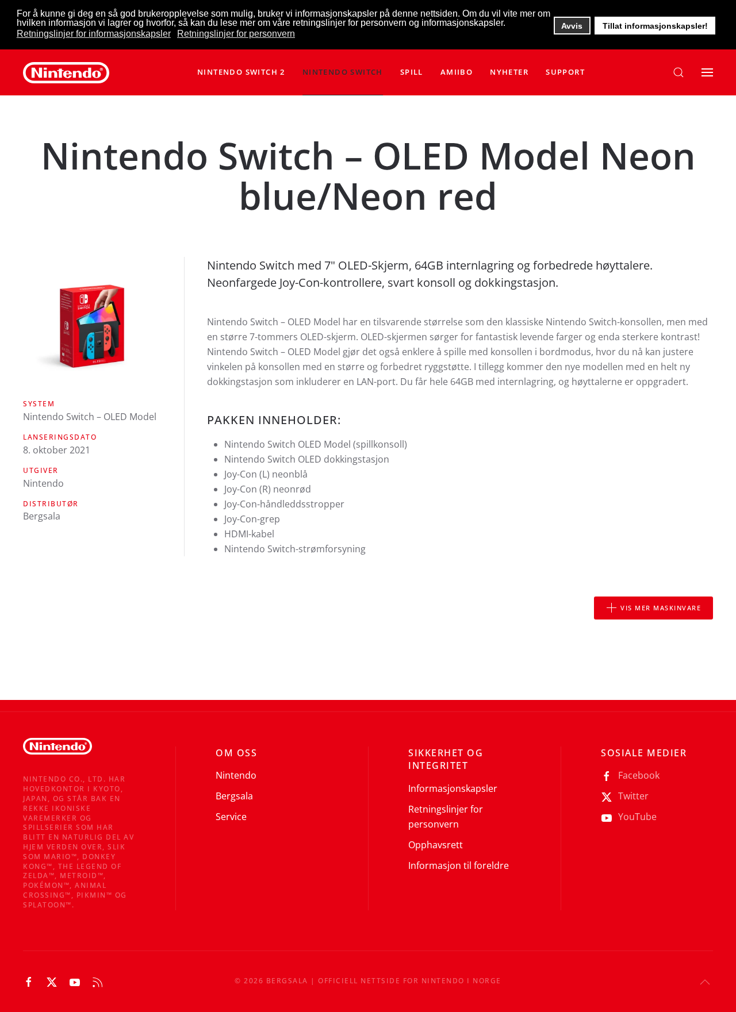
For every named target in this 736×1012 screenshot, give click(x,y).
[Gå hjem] (66, 72)
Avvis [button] (571, 25)
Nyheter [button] (509, 72)
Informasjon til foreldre (458, 865)
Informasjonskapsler (452, 788)
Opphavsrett (435, 844)
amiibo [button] (456, 72)
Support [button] (565, 72)
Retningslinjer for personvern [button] (236, 34)
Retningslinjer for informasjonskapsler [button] (94, 34)
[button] (342, 72)
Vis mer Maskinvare (660, 607)
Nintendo (236, 775)
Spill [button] (411, 72)
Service (231, 816)
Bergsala (234, 796)
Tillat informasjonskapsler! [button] (655, 25)
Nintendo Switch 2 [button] (241, 72)
